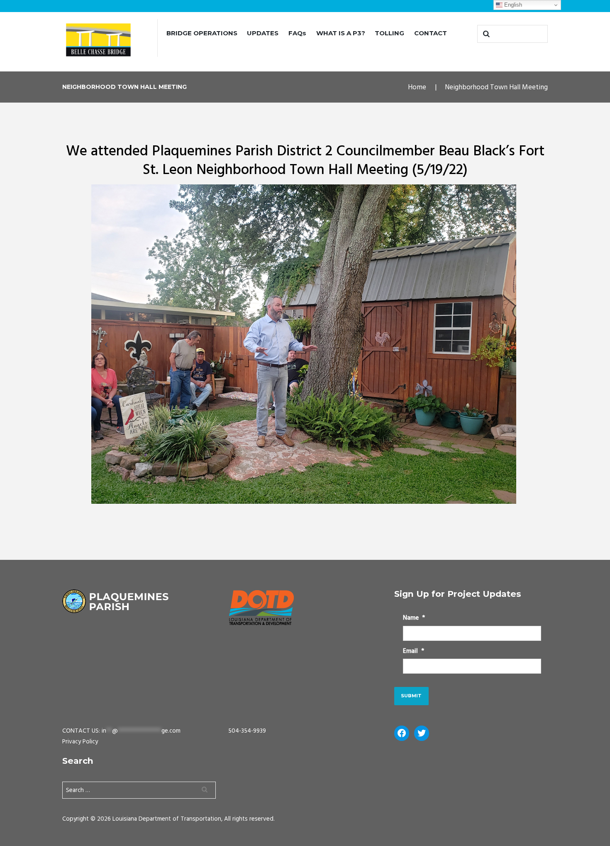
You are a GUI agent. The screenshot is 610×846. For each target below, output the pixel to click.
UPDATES (262, 33)
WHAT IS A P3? (340, 33)
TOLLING (389, 33)
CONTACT (430, 33)
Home (417, 87)
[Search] (485, 34)
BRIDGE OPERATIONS (201, 33)
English (512, 5)
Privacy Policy (80, 742)
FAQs (297, 33)
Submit (411, 696)
